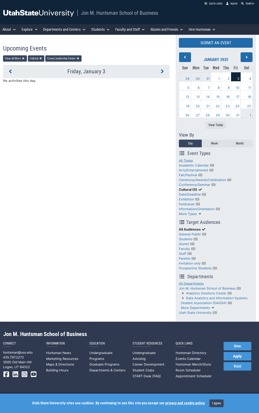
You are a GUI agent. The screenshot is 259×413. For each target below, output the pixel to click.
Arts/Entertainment (193, 170)
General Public (190, 234)
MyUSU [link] (234, 3)
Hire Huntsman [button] (200, 29)
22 (218, 106)
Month (240, 143)
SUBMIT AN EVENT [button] (216, 42)
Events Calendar (188, 359)
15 (218, 97)
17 (237, 97)
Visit (237, 366)
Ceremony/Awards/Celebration (202, 180)
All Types (186, 160)
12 (187, 97)
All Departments (191, 283)
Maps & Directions (60, 364)
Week (214, 143)
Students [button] (98, 29)
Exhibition (186, 199)
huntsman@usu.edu (18, 352)
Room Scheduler (188, 370)
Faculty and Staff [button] (127, 29)
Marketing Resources (62, 359)
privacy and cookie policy (184, 403)
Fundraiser (187, 204)
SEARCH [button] (250, 3)
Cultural (34, 58)
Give (237, 346)
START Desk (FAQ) (147, 376)
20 (198, 106)
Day (190, 143)
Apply (237, 356)
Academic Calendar (194, 165)
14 (208, 97)
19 (187, 106)
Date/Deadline (190, 194)
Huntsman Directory (191, 353)
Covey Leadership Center (61, 58)
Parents (184, 258)
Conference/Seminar (194, 185)
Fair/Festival (188, 175)
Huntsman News (58, 353)
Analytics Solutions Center (206, 293)
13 (198, 97)
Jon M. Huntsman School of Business (119, 13)
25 (249, 106)
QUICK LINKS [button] (215, 3)
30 (198, 79)
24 (237, 106)
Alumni (184, 244)
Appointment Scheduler (194, 376)
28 (208, 115)
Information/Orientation (197, 209)
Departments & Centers (107, 370)
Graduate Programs (104, 364)
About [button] (6, 29)
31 (208, 79)
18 (249, 97)
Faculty (184, 249)
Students (185, 239)
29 (187, 79)
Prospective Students (195, 268)
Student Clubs (143, 370)
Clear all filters (13, 58)
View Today (215, 125)
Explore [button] (27, 29)
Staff (182, 254)
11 (249, 88)
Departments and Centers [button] (62, 29)
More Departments (195, 308)
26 (187, 115)
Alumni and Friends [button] (164, 29)
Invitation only (190, 263)
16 (228, 97)
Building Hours (57, 370)
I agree (216, 403)
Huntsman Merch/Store (193, 364)
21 (208, 106)
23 (228, 106)
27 (198, 115)
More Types (188, 214)
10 (237, 88)
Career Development (148, 364)
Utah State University (195, 313)
